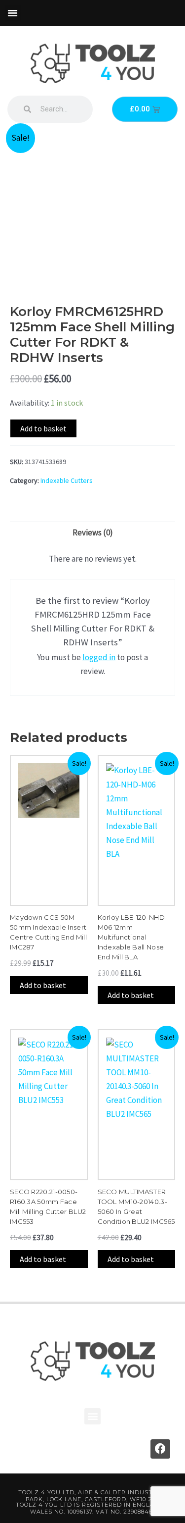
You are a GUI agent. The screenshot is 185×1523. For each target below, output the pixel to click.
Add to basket (43, 428)
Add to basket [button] (43, 985)
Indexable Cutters (66, 480)
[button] (13, 13)
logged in (98, 657)
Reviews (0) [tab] (93, 532)
